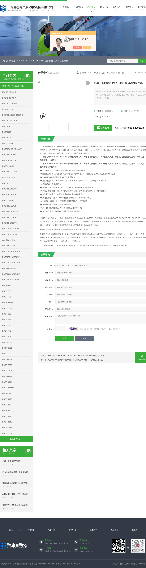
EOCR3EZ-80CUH (9, 160)
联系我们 (135, 530)
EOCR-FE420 (7, 308)
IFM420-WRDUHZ (9, 92)
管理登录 (133, 564)
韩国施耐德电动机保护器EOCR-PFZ (17, 483)
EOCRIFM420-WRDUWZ (12, 149)
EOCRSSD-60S (8, 143)
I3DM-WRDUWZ (8, 177)
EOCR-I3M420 (7, 382)
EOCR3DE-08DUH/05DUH (12, 115)
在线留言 (114, 530)
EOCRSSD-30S (8, 200)
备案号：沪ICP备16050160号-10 (68, 564)
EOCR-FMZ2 (7, 354)
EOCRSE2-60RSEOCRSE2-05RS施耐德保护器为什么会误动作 (43, 61)
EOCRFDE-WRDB (9, 268)
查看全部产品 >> (16, 439)
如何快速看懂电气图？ (11, 461)
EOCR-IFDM (7, 376)
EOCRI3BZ (6, 132)
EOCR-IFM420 (8, 388)
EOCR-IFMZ (7, 399)
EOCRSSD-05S (8, 166)
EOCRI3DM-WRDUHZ (11, 274)
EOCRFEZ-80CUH (9, 172)
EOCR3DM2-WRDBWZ (11, 280)
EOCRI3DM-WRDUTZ (10, 246)
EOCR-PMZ (7, 325)
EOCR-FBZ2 (7, 365)
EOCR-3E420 (7, 302)
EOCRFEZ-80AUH (9, 206)
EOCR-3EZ (6, 314)
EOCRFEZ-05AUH (9, 217)
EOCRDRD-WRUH (9, 98)
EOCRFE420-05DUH (10, 212)
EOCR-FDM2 (7, 342)
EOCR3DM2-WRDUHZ (11, 251)
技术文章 (93, 530)
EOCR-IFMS (7, 422)
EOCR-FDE (6, 297)
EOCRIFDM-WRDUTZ (11, 257)
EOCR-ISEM (7, 433)
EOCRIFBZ (6, 183)
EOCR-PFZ (6, 331)
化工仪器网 (124, 564)
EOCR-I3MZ (7, 393)
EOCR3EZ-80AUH (9, 195)
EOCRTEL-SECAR (9, 234)
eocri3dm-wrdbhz (8, 240)
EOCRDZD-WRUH (9, 121)
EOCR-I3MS (7, 416)
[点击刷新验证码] (73, 329)
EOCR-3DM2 (7, 337)
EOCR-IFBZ (7, 410)
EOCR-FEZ (6, 320)
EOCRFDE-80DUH (9, 189)
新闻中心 (72, 530)
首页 (89, 73)
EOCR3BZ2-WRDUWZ (11, 263)
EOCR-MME (7, 428)
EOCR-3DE (6, 291)
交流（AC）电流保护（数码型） (14, 86)
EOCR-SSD (6, 285)
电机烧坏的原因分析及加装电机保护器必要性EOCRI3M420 (26, 494)
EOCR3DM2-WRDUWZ (11, 229)
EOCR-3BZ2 (7, 359)
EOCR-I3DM (7, 371)
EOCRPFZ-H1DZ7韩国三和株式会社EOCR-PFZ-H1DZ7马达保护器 (75, 360)
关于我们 (30, 530)
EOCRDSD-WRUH (9, 104)
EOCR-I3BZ (6, 405)
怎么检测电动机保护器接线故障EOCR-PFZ (19, 472)
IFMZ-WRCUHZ (8, 109)
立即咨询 (105, 128)
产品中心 (97, 73)
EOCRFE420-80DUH (10, 155)
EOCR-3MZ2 (7, 348)
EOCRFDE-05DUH (9, 223)
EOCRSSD (6, 138)
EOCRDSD (6, 126)
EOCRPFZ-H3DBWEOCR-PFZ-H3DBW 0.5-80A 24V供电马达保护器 (76, 356)
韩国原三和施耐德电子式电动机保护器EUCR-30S (22, 505)
